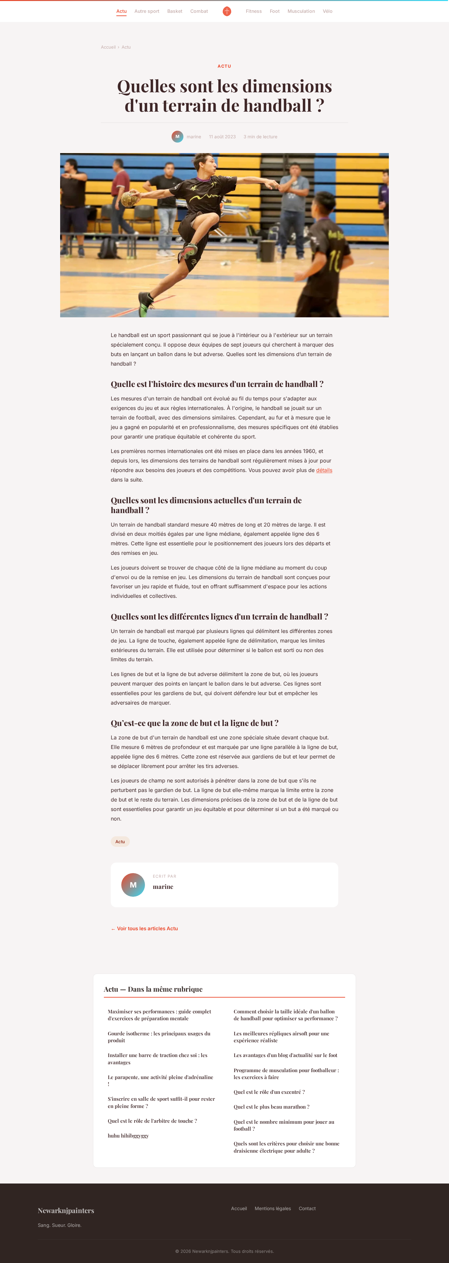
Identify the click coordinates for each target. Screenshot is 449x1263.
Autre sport (146, 11)
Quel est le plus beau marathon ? (271, 1106)
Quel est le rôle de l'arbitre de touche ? (152, 1120)
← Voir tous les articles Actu (144, 928)
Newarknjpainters (66, 1210)
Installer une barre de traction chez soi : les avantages (157, 1058)
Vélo (328, 11)
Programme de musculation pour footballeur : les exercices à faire (286, 1073)
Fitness (254, 11)
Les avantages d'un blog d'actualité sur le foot (285, 1055)
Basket (174, 11)
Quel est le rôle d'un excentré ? (269, 1092)
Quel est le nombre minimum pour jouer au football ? (284, 1125)
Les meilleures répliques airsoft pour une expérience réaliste (281, 1037)
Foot (275, 11)
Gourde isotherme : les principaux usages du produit (159, 1037)
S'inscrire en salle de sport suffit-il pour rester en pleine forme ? (161, 1102)
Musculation (301, 11)
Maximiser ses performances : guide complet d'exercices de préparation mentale (159, 1015)
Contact (307, 1208)
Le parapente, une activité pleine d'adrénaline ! (160, 1080)
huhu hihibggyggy (128, 1135)
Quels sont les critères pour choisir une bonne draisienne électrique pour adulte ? (287, 1147)
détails (324, 470)
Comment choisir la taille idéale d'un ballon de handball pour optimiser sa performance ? (286, 1015)
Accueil (108, 47)
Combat (199, 11)
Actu (121, 11)
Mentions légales (273, 1208)
